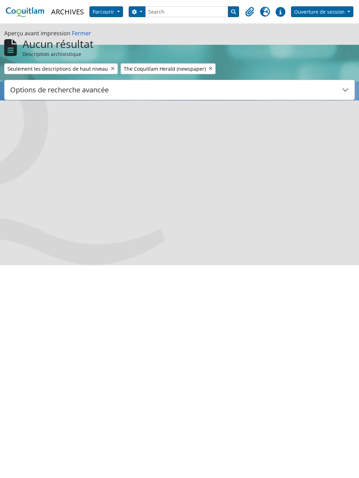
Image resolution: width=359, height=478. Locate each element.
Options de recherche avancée (59, 89)
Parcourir (104, 11)
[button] (249, 12)
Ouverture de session (320, 11)
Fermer (81, 33)
